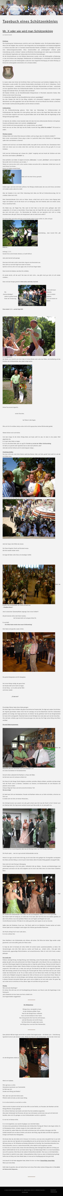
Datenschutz (54, 1192)
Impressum (53, 1190)
